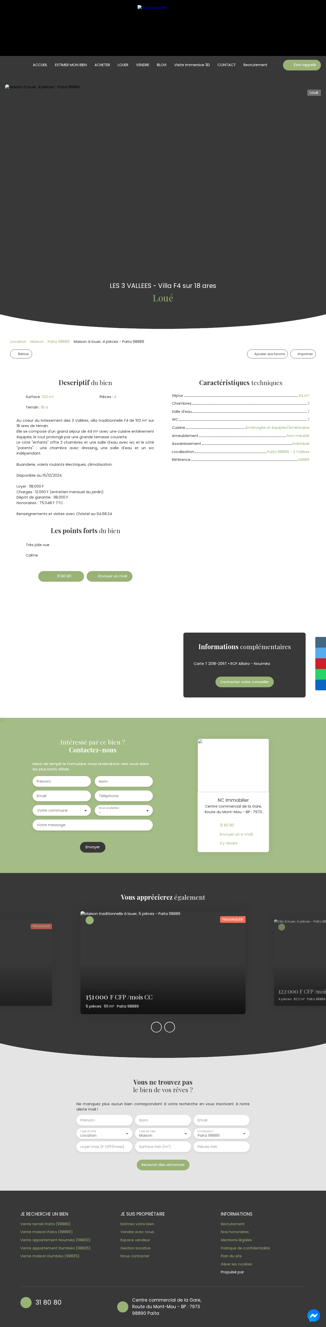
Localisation (205, 1131)
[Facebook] (217, 1306)
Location (18, 341)
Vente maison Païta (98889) (46, 1231)
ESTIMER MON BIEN (71, 64)
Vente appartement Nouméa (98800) (55, 1240)
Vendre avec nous (137, 1231)
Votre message (51, 825)
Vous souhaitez (108, 808)
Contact (227, 64)
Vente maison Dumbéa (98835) (49, 1256)
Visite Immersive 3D (192, 64)
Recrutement (255, 64)
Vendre (142, 64)
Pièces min (207, 1146)
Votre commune (52, 810)
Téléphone (108, 796)
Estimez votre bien (137, 1224)
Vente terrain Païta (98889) (45, 1224)
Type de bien (147, 1131)
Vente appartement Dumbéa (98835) (55, 1248)
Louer (123, 64)
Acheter (102, 64)
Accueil (40, 64)
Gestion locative (135, 1248)
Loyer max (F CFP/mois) (102, 1146)
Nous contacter (135, 1256)
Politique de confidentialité (245, 1248)
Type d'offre (88, 1131)
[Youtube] (227, 1306)
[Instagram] (237, 1306)
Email (41, 796)
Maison (37, 341)
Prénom (44, 781)
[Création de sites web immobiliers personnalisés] (257, 1272)
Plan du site (231, 1256)
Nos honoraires (235, 1231)
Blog (162, 64)
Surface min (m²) (155, 1146)
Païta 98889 (59, 341)
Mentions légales (236, 1240)
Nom (103, 781)
